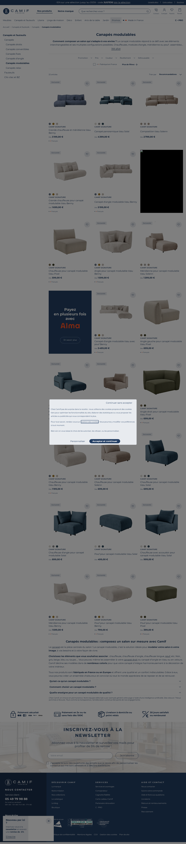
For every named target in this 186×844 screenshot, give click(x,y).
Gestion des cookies (89, 422)
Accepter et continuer (104, 441)
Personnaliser (77, 441)
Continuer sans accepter (119, 402)
